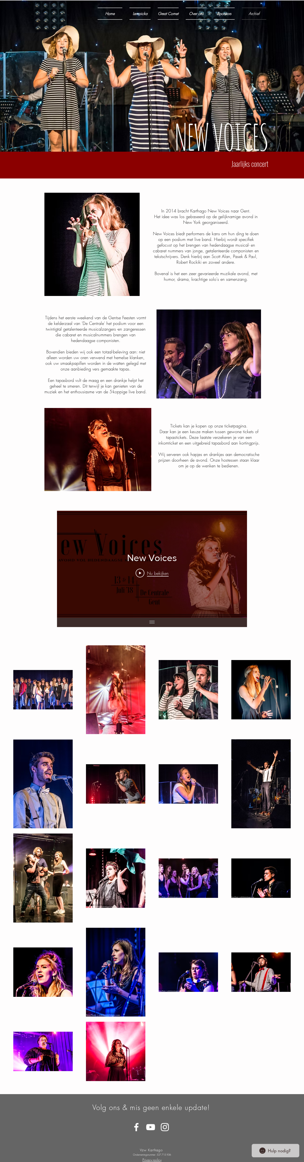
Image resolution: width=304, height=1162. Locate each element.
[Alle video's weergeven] (152, 622)
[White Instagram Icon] (164, 1127)
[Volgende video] (237, 564)
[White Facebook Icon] (136, 1127)
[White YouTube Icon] (150, 1127)
